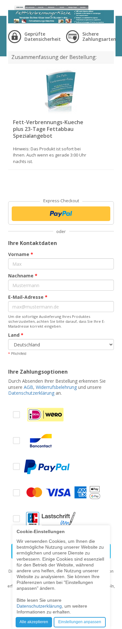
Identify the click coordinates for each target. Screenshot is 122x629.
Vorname (20, 254)
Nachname (22, 276)
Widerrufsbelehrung (56, 387)
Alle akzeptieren (34, 622)
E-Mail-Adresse (27, 297)
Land (15, 335)
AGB (28, 387)
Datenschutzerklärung (31, 393)
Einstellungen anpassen (79, 622)
